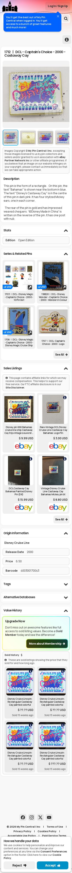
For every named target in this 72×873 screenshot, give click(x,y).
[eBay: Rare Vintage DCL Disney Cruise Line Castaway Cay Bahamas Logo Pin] (53, 423)
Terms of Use (55, 826)
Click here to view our (33, 856)
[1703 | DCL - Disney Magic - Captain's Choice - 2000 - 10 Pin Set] (19, 276)
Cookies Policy (47, 831)
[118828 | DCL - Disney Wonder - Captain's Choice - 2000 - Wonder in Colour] (53, 276)
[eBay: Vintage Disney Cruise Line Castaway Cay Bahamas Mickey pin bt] (53, 484)
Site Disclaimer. (15, 387)
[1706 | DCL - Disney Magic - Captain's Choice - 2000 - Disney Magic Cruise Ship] (19, 321)
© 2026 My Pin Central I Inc (23, 826)
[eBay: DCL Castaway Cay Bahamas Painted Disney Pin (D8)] (19, 484)
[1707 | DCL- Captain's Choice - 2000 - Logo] (53, 321)
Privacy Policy (22, 831)
